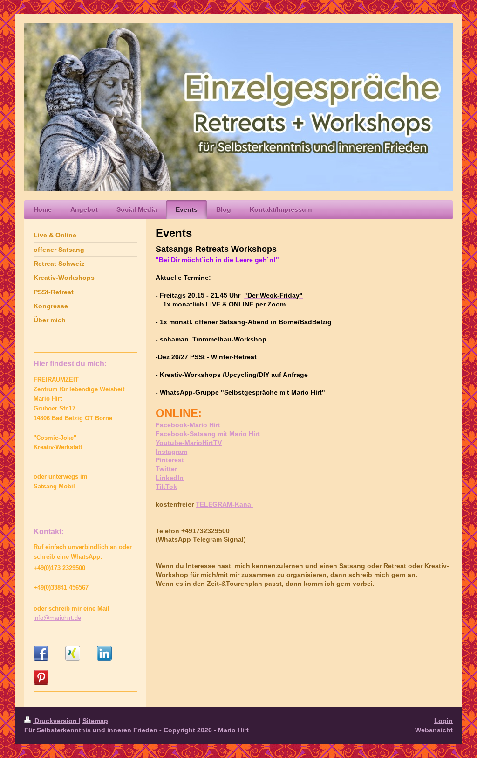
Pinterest (170, 460)
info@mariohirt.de (57, 617)
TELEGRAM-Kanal (224, 504)
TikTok (166, 486)
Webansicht (434, 730)
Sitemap (95, 720)
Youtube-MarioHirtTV (189, 442)
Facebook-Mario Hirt (188, 425)
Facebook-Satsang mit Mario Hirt (208, 434)
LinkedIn (170, 477)
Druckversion (56, 720)
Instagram (171, 451)
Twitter (166, 469)
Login (443, 720)
